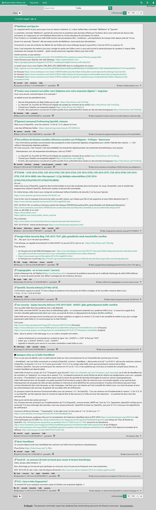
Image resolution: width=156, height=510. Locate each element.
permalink (35, 86)
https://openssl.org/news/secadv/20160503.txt (59, 128)
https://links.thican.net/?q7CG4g (74, 102)
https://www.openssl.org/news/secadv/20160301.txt (37, 195)
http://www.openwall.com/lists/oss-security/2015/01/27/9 (118, 349)
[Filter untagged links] (19, 13)
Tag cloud (34, 2)
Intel (26, 83)
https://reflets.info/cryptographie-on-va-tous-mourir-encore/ (118, 282)
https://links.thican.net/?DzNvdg (127, 110)
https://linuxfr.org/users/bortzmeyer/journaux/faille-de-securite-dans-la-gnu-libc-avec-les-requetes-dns (84, 259)
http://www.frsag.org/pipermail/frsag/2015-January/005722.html (42, 325)
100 (133, 13)
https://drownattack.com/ (25, 212)
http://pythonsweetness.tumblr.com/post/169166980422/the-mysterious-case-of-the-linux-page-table (57, 57)
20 (125, 13)
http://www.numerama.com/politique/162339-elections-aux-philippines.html (116, 167)
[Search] (141, 2)
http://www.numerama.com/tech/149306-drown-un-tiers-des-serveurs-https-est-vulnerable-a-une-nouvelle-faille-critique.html (67, 207)
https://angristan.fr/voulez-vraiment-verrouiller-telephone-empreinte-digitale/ (116, 116)
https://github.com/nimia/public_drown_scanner (35, 215)
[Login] (153, 2)
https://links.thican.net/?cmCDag (104, 105)
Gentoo (19, 228)
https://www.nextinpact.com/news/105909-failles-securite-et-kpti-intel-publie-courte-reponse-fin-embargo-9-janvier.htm (75, 72)
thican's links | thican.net (14, 2)
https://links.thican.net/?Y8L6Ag (99, 243)
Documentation (126, 506)
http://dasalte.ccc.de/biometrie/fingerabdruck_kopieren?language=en (115, 491)
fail (30, 279)
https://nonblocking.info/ (54, 273)
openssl (19, 131)
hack (18, 473)
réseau (42, 262)
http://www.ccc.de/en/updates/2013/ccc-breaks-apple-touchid (88, 470)
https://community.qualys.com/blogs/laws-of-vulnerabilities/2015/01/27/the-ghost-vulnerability (55, 330)
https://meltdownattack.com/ (128, 86)
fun (32, 473)
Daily (45, 2)
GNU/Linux (28, 228)
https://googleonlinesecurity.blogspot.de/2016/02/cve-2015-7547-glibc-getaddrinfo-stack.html (123, 265)
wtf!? (57, 228)
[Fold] (140, 85)
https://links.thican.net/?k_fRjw (38, 448)
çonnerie (34, 113)
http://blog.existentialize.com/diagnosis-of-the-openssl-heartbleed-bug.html (71, 420)
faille (32, 19)
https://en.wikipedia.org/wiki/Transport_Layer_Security (93, 372)
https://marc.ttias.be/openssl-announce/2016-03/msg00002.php (42, 201)
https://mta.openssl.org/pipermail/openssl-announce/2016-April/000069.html (117, 134)
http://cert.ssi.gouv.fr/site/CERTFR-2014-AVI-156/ (43, 430)
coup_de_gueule (47, 164)
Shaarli (29, 506)
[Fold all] (141, 13)
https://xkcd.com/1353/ (130, 454)
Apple (38, 473)
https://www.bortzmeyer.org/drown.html (66, 225)
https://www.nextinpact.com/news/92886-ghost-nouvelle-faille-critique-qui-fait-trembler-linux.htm (56, 327)
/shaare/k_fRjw (133, 436)
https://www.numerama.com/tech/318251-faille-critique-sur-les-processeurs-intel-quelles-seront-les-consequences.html (75, 74)
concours (25, 473)
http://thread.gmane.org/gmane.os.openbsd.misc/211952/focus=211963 (54, 422)
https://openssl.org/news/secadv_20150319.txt (122, 299)
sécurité (19, 83)
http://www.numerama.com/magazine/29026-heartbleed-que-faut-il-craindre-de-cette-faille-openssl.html (58, 425)
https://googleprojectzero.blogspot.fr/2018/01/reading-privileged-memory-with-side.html (52, 62)
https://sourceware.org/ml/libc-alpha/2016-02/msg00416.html (45, 256)
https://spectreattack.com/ (67, 59)
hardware (33, 83)
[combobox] (92, 8)
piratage (36, 164)
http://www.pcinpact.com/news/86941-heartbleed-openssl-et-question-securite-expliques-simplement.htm (59, 427)
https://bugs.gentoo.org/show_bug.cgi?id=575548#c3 (120, 231)
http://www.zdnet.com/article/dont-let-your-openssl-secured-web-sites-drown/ (47, 221)
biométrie (20, 113)
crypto (19, 279)
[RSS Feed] (147, 2)
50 (129, 13)
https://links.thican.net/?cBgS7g (70, 107)
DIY (18, 488)
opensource (36, 433)
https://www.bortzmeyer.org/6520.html (117, 417)
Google (24, 262)
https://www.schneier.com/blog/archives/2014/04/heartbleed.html (43, 413)
